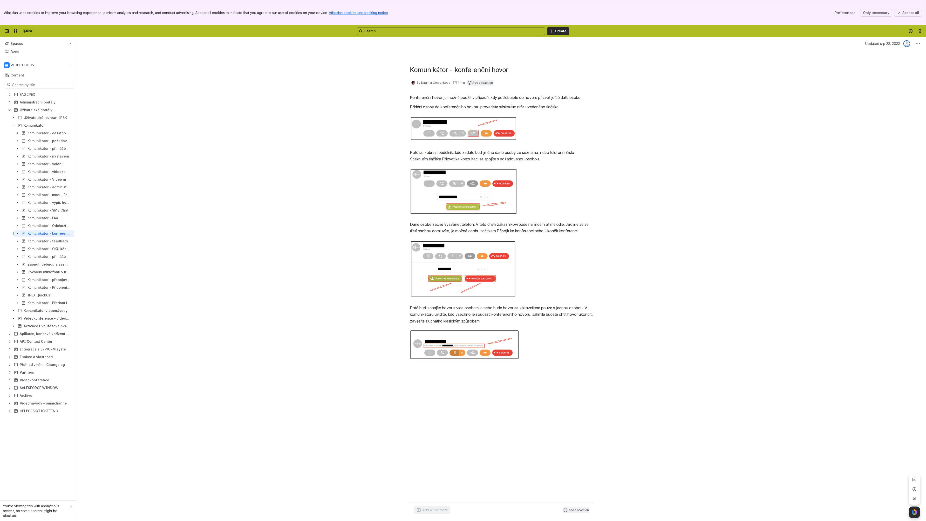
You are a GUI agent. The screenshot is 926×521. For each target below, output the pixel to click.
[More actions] (70, 65)
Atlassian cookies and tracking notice (358, 13)
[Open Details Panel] (914, 489)
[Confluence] (27, 31)
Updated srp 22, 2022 (882, 43)
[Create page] (914, 499)
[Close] (71, 506)
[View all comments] (914, 479)
